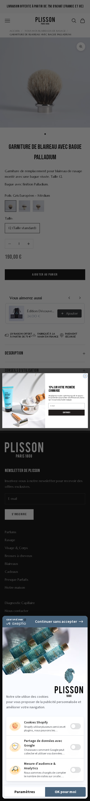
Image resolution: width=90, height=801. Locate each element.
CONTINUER (66, 412)
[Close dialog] (85, 376)
